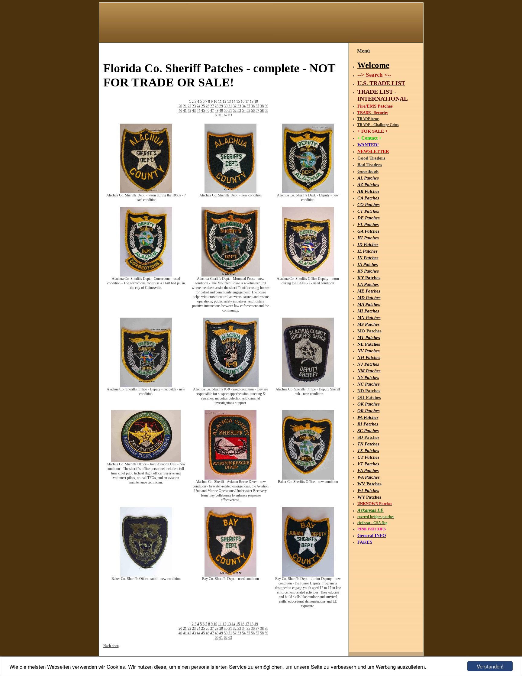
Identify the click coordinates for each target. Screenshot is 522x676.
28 (216, 106)
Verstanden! (490, 666)
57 (257, 110)
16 (242, 101)
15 (238, 101)
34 (244, 106)
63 (230, 115)
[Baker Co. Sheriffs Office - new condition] (308, 478)
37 (257, 106)
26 (207, 106)
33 (239, 106)
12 (224, 101)
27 (212, 106)
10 (215, 101)
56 (253, 110)
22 (189, 106)
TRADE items (368, 119)
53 (239, 110)
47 (212, 110)
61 (221, 115)
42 (189, 110)
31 (230, 106)
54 (244, 110)
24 (198, 106)
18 (251, 101)
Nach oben (111, 646)
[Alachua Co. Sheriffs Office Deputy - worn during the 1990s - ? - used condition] (308, 275)
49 (221, 110)
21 (185, 106)
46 (207, 110)
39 (266, 106)
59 (266, 110)
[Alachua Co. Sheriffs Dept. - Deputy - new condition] (308, 192)
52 (235, 110)
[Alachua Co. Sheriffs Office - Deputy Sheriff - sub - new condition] (308, 386)
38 (262, 106)
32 (235, 106)
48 (216, 110)
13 (229, 101)
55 (248, 110)
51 (230, 110)
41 (185, 110)
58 (262, 110)
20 (180, 106)
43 (194, 110)
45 (203, 110)
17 (247, 101)
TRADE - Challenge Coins (378, 125)
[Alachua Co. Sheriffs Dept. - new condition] (230, 192)
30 (225, 106)
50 (225, 110)
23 (194, 106)
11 (220, 101)
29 (221, 106)
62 (225, 115)
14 (233, 101)
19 (256, 101)
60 (216, 115)
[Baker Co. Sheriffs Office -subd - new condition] (146, 575)
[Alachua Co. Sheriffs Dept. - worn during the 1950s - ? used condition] (146, 192)
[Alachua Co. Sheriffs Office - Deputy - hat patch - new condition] (146, 386)
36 (253, 106)
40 (180, 110)
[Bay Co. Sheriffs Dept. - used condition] (230, 575)
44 (198, 110)
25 (203, 106)
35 (248, 106)
